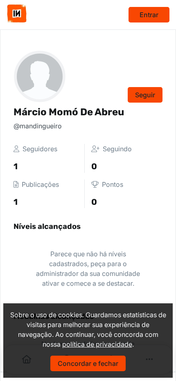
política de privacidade (97, 344)
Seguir (145, 95)
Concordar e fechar (88, 363)
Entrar (149, 15)
